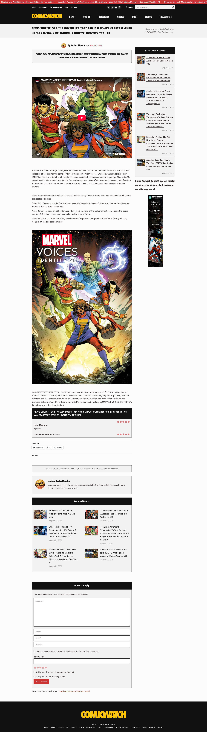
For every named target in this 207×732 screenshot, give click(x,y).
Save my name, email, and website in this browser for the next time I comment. (68, 651)
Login (130, 7)
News (72, 469)
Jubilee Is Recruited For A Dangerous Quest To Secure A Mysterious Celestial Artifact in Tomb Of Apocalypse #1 (63, 532)
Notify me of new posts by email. (50, 676)
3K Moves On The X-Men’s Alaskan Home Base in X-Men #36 (141, 2)
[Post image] (40, 514)
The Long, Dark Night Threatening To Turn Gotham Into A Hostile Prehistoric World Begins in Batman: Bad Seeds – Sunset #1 (114, 533)
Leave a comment (111, 469)
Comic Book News (61, 469)
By (83, 469)
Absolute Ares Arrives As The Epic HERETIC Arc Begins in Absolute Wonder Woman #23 (113, 552)
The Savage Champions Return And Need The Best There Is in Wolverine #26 (114, 513)
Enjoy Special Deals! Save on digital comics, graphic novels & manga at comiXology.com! (155, 185)
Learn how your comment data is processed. (74, 691)
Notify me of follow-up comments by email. (55, 672)
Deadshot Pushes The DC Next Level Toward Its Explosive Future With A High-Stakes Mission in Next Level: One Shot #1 (61, 2)
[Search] (173, 7)
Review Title (39, 657)
